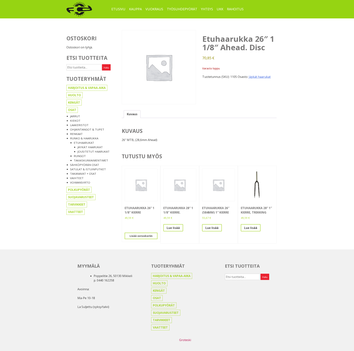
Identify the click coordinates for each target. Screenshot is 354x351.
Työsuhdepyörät (182, 9)
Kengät (74, 102)
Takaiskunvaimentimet (91, 160)
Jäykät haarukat (90, 147)
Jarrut (75, 116)
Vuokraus (154, 9)
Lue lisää (173, 228)
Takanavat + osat (83, 173)
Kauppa (135, 9)
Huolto (74, 95)
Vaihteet (77, 178)
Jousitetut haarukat (93, 151)
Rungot (80, 156)
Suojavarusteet (81, 197)
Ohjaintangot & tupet (87, 129)
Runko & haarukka (84, 138)
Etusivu (118, 9)
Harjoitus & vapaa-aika (87, 88)
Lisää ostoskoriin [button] (141, 236)
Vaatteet (75, 212)
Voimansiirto (80, 182)
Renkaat (76, 134)
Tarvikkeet (76, 204)
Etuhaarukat (84, 142)
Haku (106, 67)
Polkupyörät (79, 190)
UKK (220, 9)
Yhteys (207, 9)
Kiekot (75, 120)
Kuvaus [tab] (132, 114)
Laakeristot (79, 125)
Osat (72, 110)
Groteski (185, 340)
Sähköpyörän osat (84, 165)
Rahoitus (235, 9)
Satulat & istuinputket (88, 169)
